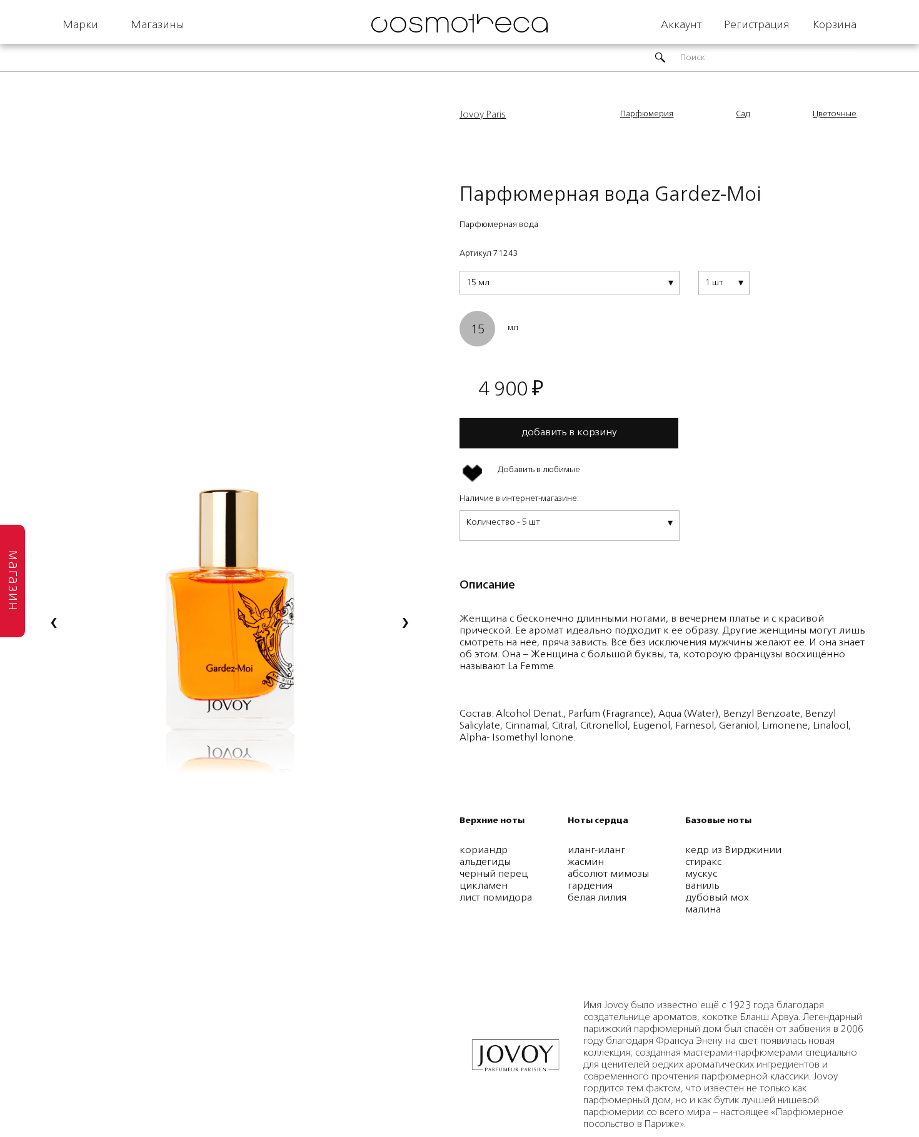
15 (478, 330)
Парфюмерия (646, 114)
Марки (80, 25)
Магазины (157, 25)
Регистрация (757, 25)
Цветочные (834, 114)
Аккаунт (681, 25)
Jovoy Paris (483, 115)
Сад (743, 114)
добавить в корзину (569, 433)
